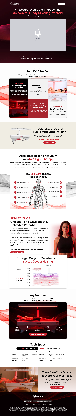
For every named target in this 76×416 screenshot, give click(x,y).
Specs (54, 3)
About (45, 3)
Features (49, 3)
